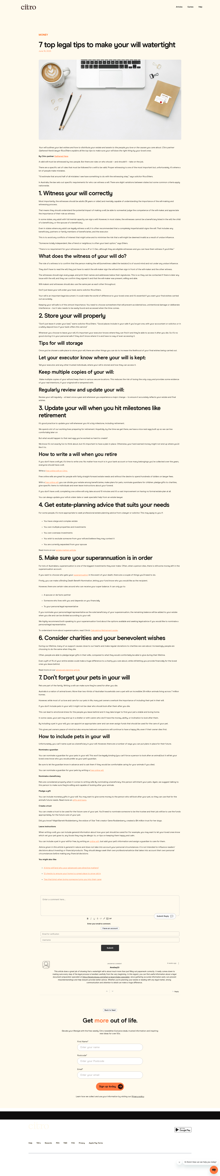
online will (94, 841)
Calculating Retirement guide (104, 630)
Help (200, 7)
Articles (179, 7)
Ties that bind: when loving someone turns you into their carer (73, 879)
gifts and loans (79, 800)
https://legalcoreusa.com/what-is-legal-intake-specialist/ (105, 977)
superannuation (81, 575)
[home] (28, 7)
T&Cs (38, 1143)
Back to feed (110, 1010)
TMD (65, 1143)
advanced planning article (68, 670)
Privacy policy (138, 1096)
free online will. (97, 770)
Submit (110, 948)
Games (190, 7)
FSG (73, 1143)
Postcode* (82, 1055)
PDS (57, 1143)
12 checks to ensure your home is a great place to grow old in (72, 874)
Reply (177, 991)
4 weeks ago (171, 963)
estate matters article (66, 550)
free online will (51, 482)
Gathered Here (61, 156)
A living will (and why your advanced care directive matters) (71, 868)
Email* (80, 1069)
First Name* (82, 1042)
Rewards (48, 1143)
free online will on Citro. (57, 471)
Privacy (82, 1143)
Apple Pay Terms (96, 1143)
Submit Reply (163, 916)
